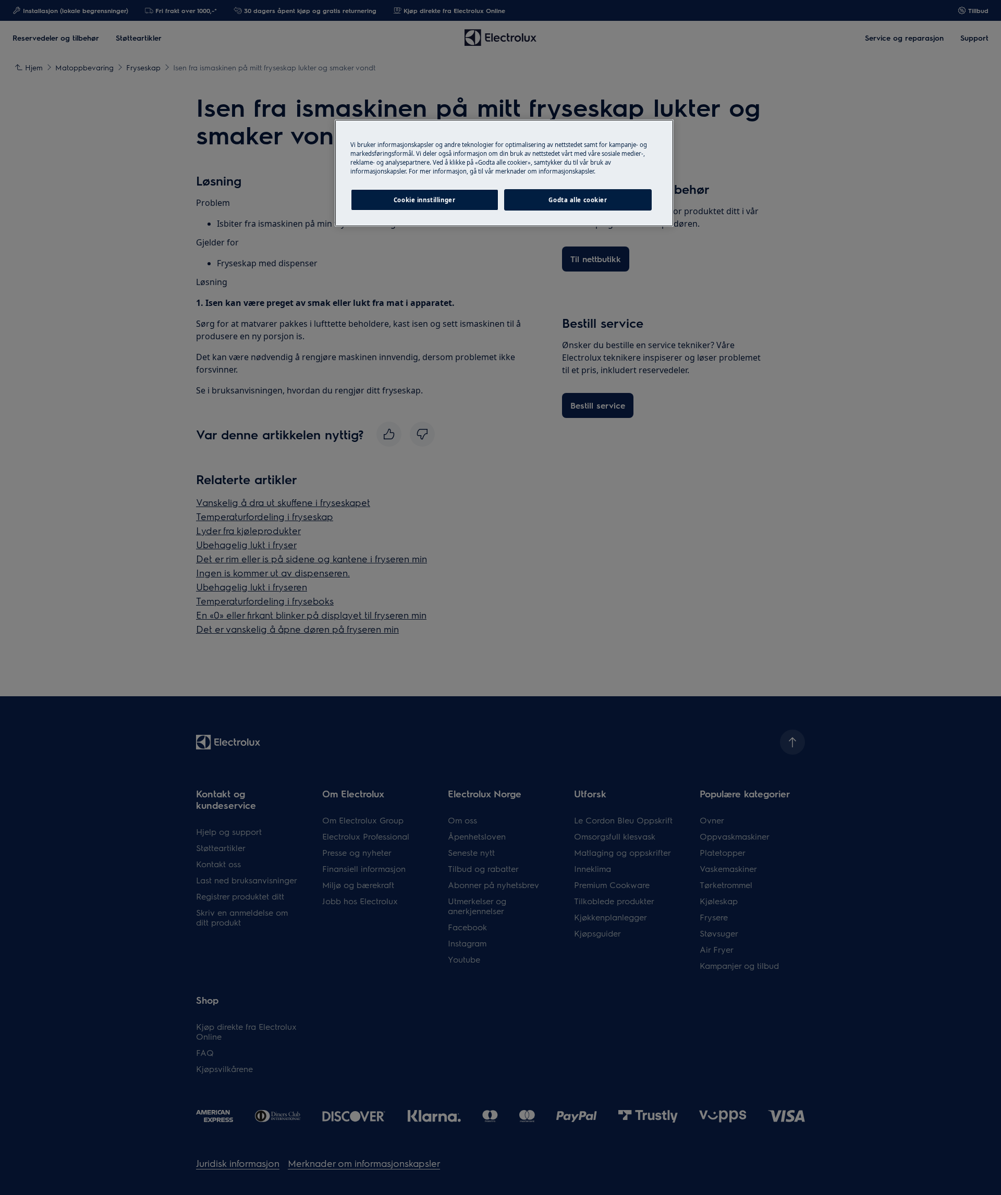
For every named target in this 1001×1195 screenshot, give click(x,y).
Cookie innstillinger (424, 200)
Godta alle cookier (577, 200)
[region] (504, 173)
